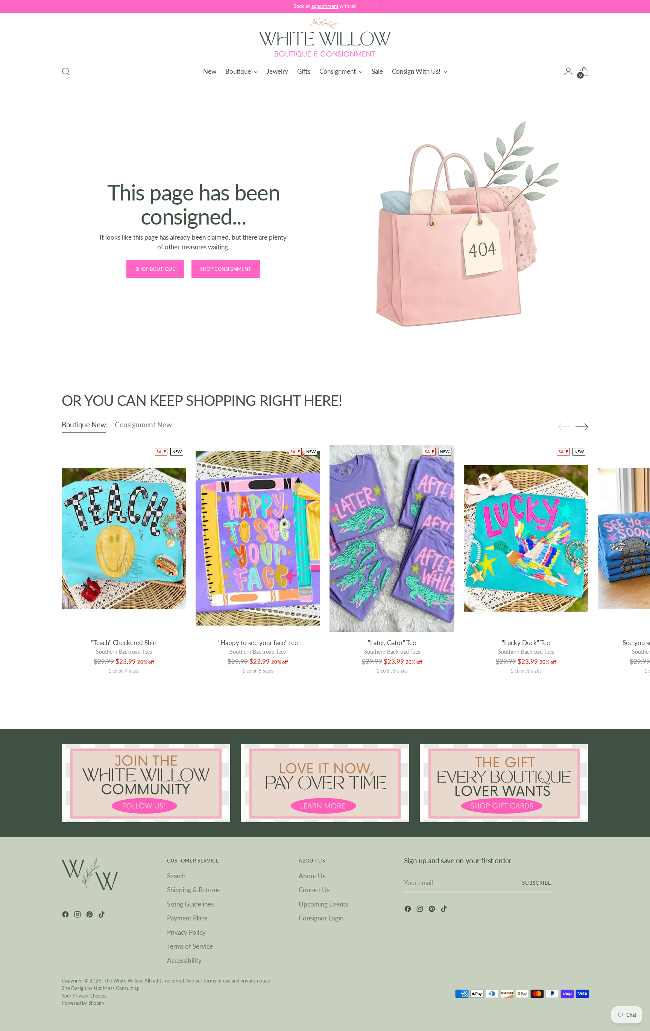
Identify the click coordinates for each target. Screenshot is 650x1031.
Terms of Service (190, 946)
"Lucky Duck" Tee (526, 643)
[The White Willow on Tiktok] (102, 916)
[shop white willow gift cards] (504, 783)
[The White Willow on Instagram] (78, 916)
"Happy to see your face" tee (258, 643)
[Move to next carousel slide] (582, 426)
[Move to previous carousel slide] (564, 427)
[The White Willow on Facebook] (66, 916)
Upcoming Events (323, 904)
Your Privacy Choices (84, 996)
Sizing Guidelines (190, 904)
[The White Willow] (325, 38)
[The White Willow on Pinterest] (90, 916)
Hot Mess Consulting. (117, 988)
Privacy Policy (186, 932)
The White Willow (123, 981)
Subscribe (536, 883)
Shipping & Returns (193, 890)
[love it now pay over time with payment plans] (325, 783)
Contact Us (314, 890)
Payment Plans (187, 918)
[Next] (377, 6)
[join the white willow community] (146, 783)
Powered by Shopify (83, 1003)
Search (176, 876)
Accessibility (184, 960)
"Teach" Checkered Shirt (124, 643)
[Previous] (273, 6)
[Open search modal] (65, 71)
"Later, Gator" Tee (392, 643)
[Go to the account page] (568, 71)
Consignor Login (321, 918)
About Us (312, 876)
